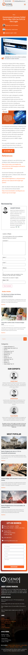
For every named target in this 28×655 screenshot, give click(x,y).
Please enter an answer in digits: (10, 277)
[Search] (25, 339)
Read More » (3, 304)
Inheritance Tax (7, 359)
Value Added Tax (8, 364)
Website (5, 267)
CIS (5, 349)
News (14, 14)
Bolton (21, 646)
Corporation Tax (8, 351)
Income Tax (7, 357)
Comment (5, 240)
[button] (25, 4)
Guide (5, 356)
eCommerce (7, 353)
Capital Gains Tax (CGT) (10, 348)
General (6, 354)
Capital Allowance (8, 346)
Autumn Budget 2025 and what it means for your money (13, 603)
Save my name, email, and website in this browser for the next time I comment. (13, 275)
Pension (6, 362)
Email (4, 262)
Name (4, 257)
